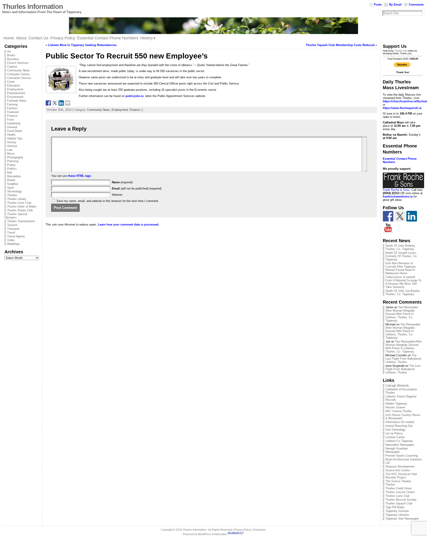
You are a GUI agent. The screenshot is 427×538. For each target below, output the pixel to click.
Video (10, 240)
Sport (10, 187)
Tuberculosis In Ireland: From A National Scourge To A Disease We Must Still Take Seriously (403, 282)
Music (11, 153)
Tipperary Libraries (397, 514)
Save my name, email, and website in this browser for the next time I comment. (107, 201)
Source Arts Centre (397, 470)
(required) (122, 182)
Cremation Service (19, 78)
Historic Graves (395, 407)
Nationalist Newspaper (399, 444)
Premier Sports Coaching (401, 455)
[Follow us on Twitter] (400, 216)
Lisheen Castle (395, 437)
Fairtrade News (16, 100)
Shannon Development (400, 466)
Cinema (12, 66)
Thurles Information (32, 6)
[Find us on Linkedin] (411, 216)
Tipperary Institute (397, 511)
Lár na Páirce (394, 433)
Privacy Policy (242, 529)
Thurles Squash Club (398, 503)
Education (13, 85)
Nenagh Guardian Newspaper (396, 450)
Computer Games (18, 74)
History (11, 142)
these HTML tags (79, 175)
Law (9, 149)
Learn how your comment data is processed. (128, 224)
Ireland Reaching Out (399, 425)
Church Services (17, 62)
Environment (15, 97)
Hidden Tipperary (396, 403)
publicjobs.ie (134, 96)
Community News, (99, 109)
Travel (11, 232)
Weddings (13, 244)
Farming (12, 104)
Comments (416, 4)
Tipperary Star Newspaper (402, 518)
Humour (12, 146)
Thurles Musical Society (401, 499)
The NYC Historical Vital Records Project (401, 475)
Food (10, 119)
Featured (12, 112)
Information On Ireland (399, 422)
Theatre (12, 195)
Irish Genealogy (395, 429)
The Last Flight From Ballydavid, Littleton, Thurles (403, 359)
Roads (11, 180)
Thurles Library (16, 199)
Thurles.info (400, 50)
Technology (14, 191)
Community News (18, 70)
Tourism (12, 225)
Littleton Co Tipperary (399, 441)
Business (13, 59)
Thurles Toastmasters (21, 221)
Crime (11, 81)
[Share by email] (67, 103)
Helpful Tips (14, 138)
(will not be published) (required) (136, 188)
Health (11, 134)
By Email (395, 4)
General (12, 127)
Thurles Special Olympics (15, 215)
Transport (13, 228)
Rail (9, 172)
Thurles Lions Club (19, 202)
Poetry (11, 165)
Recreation (14, 176)
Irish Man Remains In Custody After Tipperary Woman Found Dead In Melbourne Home (400, 268)
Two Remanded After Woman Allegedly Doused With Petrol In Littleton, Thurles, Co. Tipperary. (401, 314)
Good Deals (14, 131)
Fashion (12, 108)
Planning (12, 161)
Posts (378, 4)
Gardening (13, 123)
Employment (15, 89)
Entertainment (16, 93)
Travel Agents (16, 236)
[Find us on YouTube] (388, 228)
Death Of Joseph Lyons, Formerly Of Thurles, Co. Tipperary (401, 256)
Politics (12, 168)
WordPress (204, 534)
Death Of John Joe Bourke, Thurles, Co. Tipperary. (403, 292)
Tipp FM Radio (394, 507)
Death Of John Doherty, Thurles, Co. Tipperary (400, 247)
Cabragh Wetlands (397, 385)
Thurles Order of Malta (21, 206)
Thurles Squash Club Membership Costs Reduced (340, 45)
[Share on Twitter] (54, 103)
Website (117, 194)
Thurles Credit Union (398, 488)
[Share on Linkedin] (61, 103)
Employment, (121, 109)
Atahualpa (220, 534)
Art (9, 51)
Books (11, 55)
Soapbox (12, 183)
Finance (12, 115)
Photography (15, 157)
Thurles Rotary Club (20, 210)
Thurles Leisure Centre (400, 492)
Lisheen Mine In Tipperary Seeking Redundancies (82, 45)
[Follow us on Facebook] (388, 216)
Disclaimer (259, 529)
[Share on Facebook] (48, 103)
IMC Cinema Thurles (398, 411)
